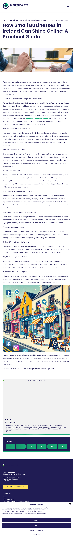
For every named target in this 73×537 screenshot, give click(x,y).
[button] (70, 504)
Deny (36, 525)
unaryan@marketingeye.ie (14, 474)
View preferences (36, 531)
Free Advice (13, 20)
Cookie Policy (36, 535)
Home (5, 20)
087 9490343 (9, 472)
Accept (36, 520)
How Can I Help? (9, 499)
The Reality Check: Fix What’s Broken (16, 502)
